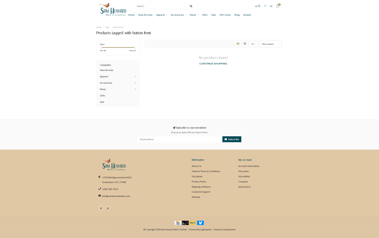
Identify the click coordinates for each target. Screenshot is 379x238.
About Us (196, 166)
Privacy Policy (199, 181)
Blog (237, 14)
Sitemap (196, 196)
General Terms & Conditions (206, 171)
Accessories (177, 14)
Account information (248, 166)
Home (98, 27)
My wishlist (244, 176)
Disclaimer (197, 176)
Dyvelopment (229, 229)
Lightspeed (206, 229)
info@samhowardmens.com (116, 196)
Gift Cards (225, 14)
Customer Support (201, 191)
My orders (243, 171)
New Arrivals (145, 14)
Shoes (193, 14)
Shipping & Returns (201, 186)
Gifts (205, 14)
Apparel (160, 14)
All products (244, 186)
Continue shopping (213, 63)
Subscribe (233, 139)
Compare (243, 181)
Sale (213, 14)
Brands (247, 14)
